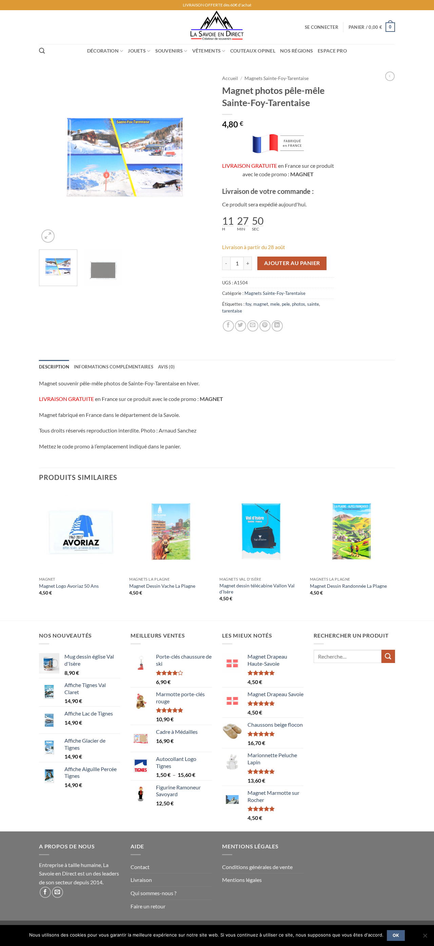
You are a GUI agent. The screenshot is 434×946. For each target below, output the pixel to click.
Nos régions (296, 51)
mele (275, 304)
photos (298, 304)
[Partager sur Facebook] (228, 325)
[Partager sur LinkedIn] (277, 325)
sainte (313, 304)
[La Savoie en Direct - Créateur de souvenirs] (217, 27)
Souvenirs (169, 51)
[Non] (425, 937)
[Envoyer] (388, 656)
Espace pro (332, 51)
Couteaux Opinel (252, 51)
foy (248, 304)
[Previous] (51, 158)
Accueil (230, 78)
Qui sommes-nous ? (153, 893)
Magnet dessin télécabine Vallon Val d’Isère (257, 589)
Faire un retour (148, 906)
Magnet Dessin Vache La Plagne (162, 586)
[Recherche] (42, 51)
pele (286, 304)
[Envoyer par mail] (252, 325)
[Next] (200, 158)
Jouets (137, 51)
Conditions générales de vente (257, 867)
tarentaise (232, 311)
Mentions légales (242, 880)
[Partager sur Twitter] (240, 325)
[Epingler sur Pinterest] (265, 325)
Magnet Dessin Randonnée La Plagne (348, 586)
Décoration (103, 51)
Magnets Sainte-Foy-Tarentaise (276, 78)
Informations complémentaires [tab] (113, 366)
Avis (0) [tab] (166, 366)
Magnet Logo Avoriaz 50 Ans (69, 586)
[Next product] (390, 76)
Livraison (141, 880)
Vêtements (206, 51)
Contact (140, 867)
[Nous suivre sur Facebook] (45, 892)
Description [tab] (54, 366)
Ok (396, 935)
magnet (260, 304)
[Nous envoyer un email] (57, 892)
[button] (321, 27)
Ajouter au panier (292, 263)
